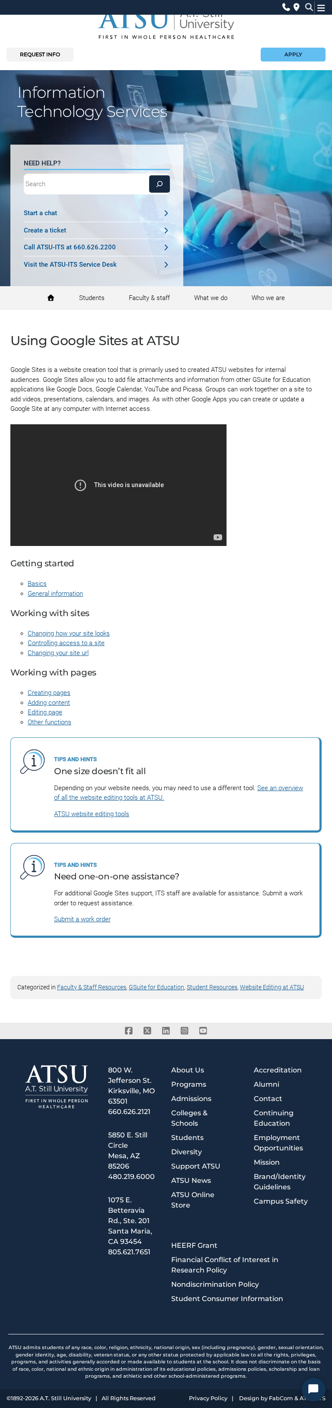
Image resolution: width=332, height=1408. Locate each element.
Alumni (266, 1084)
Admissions (191, 1099)
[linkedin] (166, 1030)
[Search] (159, 184)
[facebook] (129, 1030)
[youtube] (203, 1030)
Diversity (186, 1152)
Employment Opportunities (278, 1143)
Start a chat (40, 213)
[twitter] (147, 1030)
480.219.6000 (131, 1176)
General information (55, 593)
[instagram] (185, 1030)
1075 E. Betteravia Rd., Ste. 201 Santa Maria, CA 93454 (130, 1221)
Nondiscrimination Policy (215, 1284)
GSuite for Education (156, 987)
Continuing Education (274, 1118)
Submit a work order (82, 919)
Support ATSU (195, 1166)
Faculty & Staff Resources (91, 987)
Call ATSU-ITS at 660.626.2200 (70, 247)
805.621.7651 (129, 1252)
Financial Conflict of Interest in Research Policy (224, 1265)
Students (187, 1138)
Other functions (49, 722)
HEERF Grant (194, 1245)
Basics (37, 584)
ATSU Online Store (192, 1200)
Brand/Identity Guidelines (280, 1181)
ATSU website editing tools (91, 814)
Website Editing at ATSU (272, 987)
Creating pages (49, 693)
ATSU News (191, 1180)
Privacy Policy (208, 1399)
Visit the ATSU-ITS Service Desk (70, 264)
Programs (188, 1084)
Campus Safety (281, 1201)
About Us (187, 1070)
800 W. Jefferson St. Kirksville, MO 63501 (131, 1085)
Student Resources (212, 987)
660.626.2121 (129, 1112)
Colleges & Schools (189, 1118)
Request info (40, 54)
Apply (293, 54)
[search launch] (307, 7)
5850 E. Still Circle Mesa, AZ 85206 (127, 1150)
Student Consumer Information (227, 1299)
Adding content (49, 703)
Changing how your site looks (69, 633)
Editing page (45, 712)
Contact (268, 1099)
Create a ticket (45, 230)
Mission (267, 1162)
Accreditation (278, 1070)
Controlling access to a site (66, 643)
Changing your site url (58, 653)
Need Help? (42, 163)
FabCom (281, 1399)
